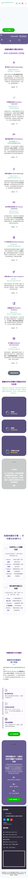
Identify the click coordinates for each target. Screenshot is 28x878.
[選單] (25, 3)
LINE (8, 819)
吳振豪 (12, 412)
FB (4, 819)
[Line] (19, 3)
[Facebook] (16, 3)
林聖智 (12, 428)
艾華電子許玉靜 (15, 450)
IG (11, 819)
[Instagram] (22, 3)
